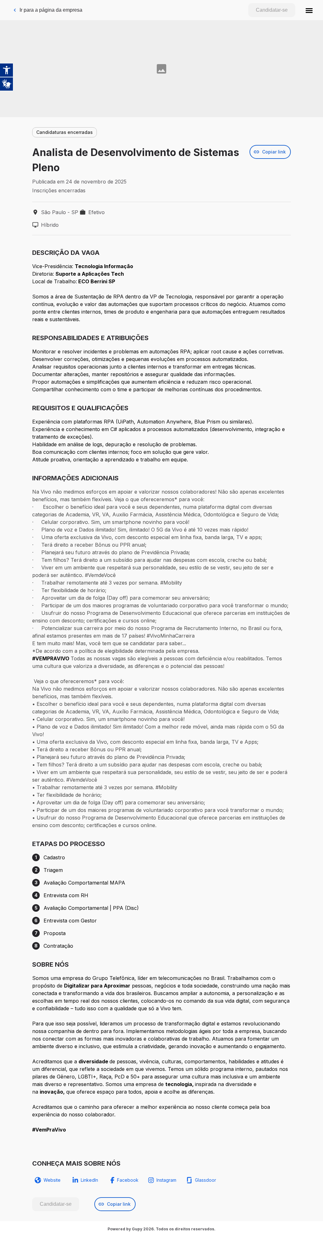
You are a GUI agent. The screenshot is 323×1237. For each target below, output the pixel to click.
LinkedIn (89, 1180)
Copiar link (274, 151)
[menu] (309, 10)
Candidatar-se (272, 10)
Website (52, 1180)
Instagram (166, 1180)
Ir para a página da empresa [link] (51, 10)
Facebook (127, 1180)
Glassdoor (205, 1180)
